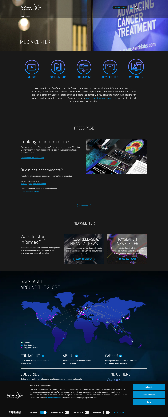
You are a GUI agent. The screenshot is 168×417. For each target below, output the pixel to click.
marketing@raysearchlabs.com (101, 98)
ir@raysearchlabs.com (30, 191)
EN (132, 7)
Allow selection (149, 395)
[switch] (65, 412)
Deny (149, 402)
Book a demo (120, 7)
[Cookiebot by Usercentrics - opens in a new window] (15, 412)
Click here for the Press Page (32, 158)
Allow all (148, 387)
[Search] (136, 9)
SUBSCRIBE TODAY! (84, 259)
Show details (119, 412)
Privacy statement (54, 397)
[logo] (31, 7)
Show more (84, 206)
